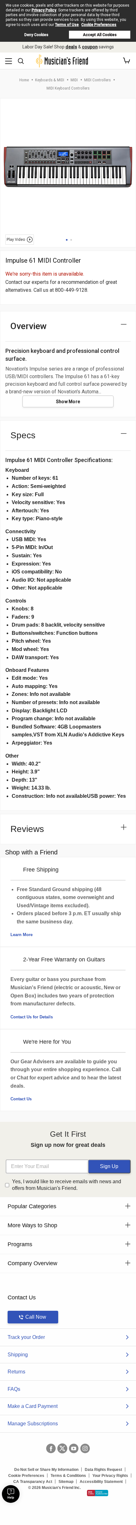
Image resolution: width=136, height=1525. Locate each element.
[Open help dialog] (11, 1494)
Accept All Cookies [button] (100, 35)
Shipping (18, 1354)
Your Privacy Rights (110, 1475)
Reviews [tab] (27, 829)
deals (71, 46)
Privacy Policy (44, 10)
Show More (68, 401)
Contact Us (21, 1099)
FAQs (14, 1389)
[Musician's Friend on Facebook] (51, 1448)
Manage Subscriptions (33, 1423)
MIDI (74, 80)
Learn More (21, 934)
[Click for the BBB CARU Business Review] (97, 1493)
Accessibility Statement (101, 1481)
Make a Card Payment (33, 1406)
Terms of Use (67, 24)
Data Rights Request (103, 1469)
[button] (126, 60)
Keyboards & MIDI (49, 80)
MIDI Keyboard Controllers (68, 88)
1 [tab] (67, 240)
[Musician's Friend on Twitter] (62, 1448)
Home (24, 80)
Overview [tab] (28, 326)
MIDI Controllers (97, 80)
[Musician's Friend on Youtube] (73, 1448)
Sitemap (66, 1481)
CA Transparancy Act (32, 1481)
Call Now (35, 1317)
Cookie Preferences (98, 24)
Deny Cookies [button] (36, 35)
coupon (90, 46)
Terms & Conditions (68, 1475)
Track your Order (26, 1337)
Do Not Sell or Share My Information (46, 1469)
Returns (16, 1371)
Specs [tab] (22, 435)
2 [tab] (71, 240)
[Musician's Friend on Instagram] (85, 1448)
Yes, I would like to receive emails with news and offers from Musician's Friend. (66, 1185)
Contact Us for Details (31, 1017)
